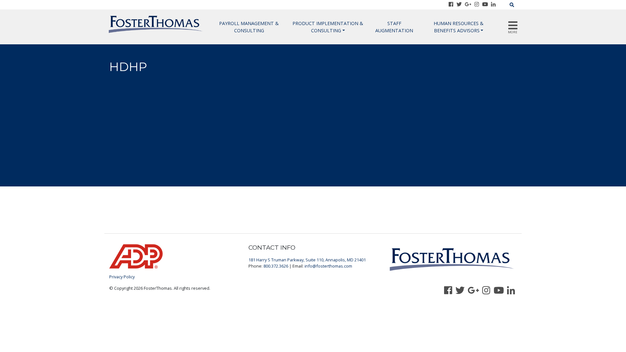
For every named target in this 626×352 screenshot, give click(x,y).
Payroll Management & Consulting (249, 27)
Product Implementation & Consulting (327, 27)
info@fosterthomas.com (328, 266)
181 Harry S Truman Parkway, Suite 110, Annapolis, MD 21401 (307, 260)
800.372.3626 (275, 266)
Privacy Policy (122, 277)
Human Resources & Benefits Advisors (459, 27)
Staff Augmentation (394, 27)
